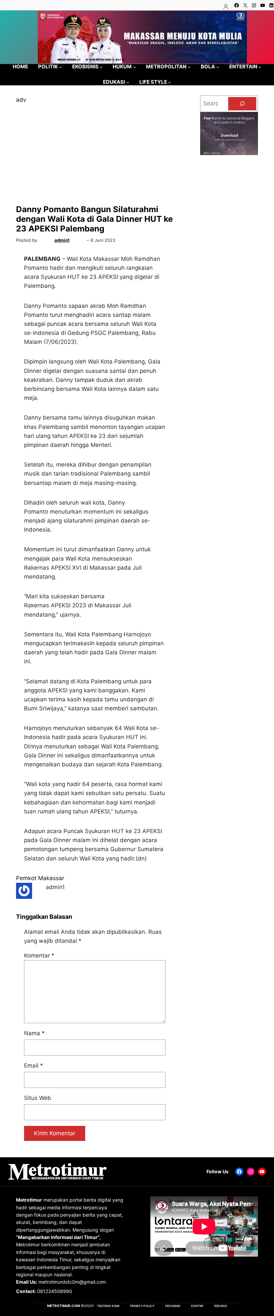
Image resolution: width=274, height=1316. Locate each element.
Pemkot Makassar (40, 878)
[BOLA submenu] (217, 66)
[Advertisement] (94, 154)
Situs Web (37, 1098)
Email (33, 1065)
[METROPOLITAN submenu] (189, 66)
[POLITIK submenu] (60, 66)
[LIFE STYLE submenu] (169, 82)
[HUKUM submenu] (134, 66)
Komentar (39, 955)
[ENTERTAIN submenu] (259, 66)
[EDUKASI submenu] (127, 82)
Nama (34, 1033)
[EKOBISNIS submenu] (101, 66)
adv (21, 99)
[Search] (242, 103)
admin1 (62, 240)
